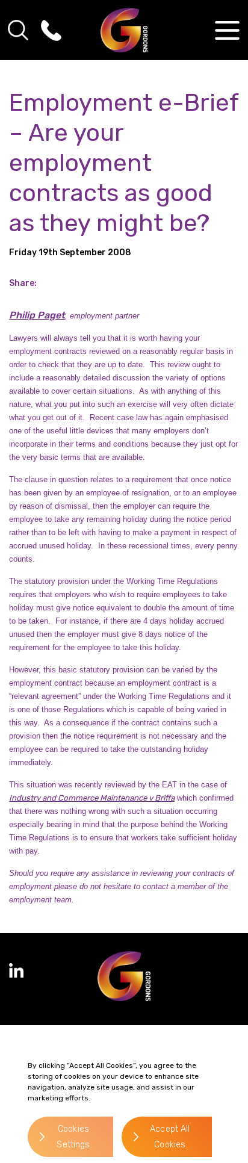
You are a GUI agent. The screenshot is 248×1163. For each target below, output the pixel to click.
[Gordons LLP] (124, 30)
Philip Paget (37, 315)
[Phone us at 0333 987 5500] (51, 30)
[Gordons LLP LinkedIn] (16, 970)
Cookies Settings (73, 1137)
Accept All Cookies (170, 1137)
